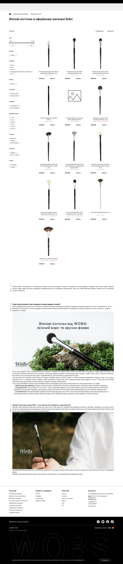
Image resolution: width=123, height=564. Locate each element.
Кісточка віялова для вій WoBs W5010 (48, 118)
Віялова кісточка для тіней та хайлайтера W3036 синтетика (100, 72)
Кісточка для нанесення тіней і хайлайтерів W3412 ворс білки (74, 213)
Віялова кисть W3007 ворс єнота (49, 258)
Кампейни (38, 496)
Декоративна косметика (16, 503)
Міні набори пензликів (15, 498)
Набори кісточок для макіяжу (17, 496)
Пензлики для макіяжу (21, 14)
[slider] (9, 42)
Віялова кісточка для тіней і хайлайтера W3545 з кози (74, 72)
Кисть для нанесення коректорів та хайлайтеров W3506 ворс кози (48, 72)
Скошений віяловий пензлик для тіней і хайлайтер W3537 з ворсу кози (49, 166)
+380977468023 (92, 503)
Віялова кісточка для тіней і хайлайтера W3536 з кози (100, 118)
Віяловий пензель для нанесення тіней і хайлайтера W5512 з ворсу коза (100, 166)
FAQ (63, 505)
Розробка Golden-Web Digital (18, 530)
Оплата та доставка (67, 498)
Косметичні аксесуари (15, 505)
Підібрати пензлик (41, 500)
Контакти (64, 496)
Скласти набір (39, 498)
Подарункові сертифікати (16, 507)
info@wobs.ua (92, 506)
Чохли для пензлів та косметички (18, 500)
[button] (21, 55)
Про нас (64, 493)
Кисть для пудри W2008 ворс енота (100, 212)
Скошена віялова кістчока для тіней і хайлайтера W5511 (74, 118)
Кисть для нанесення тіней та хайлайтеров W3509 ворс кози (48, 213)
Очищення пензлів (14, 512)
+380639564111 (92, 501)
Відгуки (64, 500)
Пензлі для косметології (15, 510)
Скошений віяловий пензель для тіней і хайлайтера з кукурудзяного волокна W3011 (74, 166)
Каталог (38, 493)
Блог (63, 503)
